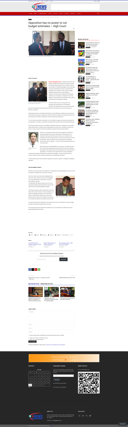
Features (67, 13)
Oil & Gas (55, 13)
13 (30, 380)
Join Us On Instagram (61, 387)
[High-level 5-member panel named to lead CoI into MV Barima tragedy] (81, 88)
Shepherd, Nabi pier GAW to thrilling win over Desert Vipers (92, 95)
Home (42, 1)
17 (42, 380)
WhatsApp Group (85, 369)
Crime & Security (43, 13)
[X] (32, 269)
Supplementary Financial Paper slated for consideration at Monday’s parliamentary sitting (34, 299)
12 (48, 377)
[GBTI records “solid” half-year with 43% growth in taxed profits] (81, 62)
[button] (98, 13)
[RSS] (97, 1)
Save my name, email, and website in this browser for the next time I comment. (47, 335)
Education (87, 116)
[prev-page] (29, 303)
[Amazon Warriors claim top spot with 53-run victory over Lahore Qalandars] (81, 45)
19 (48, 380)
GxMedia (51, 425)
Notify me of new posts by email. (37, 339)
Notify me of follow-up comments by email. (39, 337)
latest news (31, 296)
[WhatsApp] (39, 269)
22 (36, 382)
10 (42, 377)
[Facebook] (94, 1)
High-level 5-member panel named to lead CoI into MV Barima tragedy (92, 87)
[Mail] (95, 1)
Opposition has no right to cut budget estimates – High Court (39, 278)
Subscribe (63, 259)
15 (36, 380)
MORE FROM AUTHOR (47, 284)
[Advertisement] (75, 7)
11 (45, 377)
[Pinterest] (36, 269)
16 (39, 380)
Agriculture (88, 107)
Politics (61, 13)
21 (33, 382)
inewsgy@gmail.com (56, 420)
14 (33, 380)
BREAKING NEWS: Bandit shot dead (67, 277)
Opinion (72, 13)
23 (39, 382)
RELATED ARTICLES (33, 284)
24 (42, 382)
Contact (51, 1)
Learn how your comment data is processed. (55, 344)
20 (30, 382)
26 (48, 382)
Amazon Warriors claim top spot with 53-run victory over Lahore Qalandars (92, 44)
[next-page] (31, 303)
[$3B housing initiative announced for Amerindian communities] (67, 292)
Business (87, 64)
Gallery (79, 13)
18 (45, 380)
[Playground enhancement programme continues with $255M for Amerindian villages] (51, 292)
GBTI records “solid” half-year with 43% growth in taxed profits (92, 61)
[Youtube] (99, 1)
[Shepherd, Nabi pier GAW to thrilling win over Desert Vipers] (81, 96)
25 (45, 382)
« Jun (29, 387)
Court (49, 13)
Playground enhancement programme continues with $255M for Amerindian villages (51, 299)
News (35, 13)
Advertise (46, 1)
